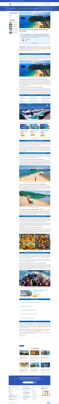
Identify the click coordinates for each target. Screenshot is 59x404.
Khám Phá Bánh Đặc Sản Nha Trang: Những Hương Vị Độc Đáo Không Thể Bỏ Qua (24, 370)
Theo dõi (34, 382)
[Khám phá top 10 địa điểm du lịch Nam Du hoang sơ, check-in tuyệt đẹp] (10, 28)
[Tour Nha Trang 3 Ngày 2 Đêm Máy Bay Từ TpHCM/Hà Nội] (34, 126)
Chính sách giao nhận (34, 397)
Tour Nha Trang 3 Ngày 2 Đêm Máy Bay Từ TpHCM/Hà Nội (34, 130)
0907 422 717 (13, 393)
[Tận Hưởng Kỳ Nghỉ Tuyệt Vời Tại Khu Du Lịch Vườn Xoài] (10, 26)
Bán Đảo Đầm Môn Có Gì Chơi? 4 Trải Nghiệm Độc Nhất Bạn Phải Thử (24, 358)
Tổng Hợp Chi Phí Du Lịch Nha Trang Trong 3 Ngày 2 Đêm (34, 370)
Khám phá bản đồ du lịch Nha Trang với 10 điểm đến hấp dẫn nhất (31, 330)
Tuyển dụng (33, 389)
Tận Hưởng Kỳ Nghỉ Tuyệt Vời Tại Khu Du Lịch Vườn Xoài (14, 26)
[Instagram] (44, 388)
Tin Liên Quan (35, 348)
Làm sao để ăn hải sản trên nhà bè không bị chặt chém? (27, 317)
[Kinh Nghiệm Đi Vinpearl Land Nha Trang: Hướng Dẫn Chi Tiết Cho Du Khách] (45, 364)
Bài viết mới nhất (12, 20)
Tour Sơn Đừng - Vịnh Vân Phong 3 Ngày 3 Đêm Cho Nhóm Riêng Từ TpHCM (40, 290)
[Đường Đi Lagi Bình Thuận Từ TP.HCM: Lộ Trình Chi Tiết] (10, 22)
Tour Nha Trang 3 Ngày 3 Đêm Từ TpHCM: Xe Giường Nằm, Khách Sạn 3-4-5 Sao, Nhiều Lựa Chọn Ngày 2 (25, 131)
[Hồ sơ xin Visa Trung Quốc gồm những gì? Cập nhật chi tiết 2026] (10, 30)
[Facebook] (42, 388)
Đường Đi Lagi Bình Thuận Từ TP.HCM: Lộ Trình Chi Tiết (14, 22)
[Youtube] (43, 388)
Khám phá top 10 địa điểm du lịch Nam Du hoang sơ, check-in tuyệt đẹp (15, 28)
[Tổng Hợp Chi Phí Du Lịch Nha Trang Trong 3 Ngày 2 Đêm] (34, 364)
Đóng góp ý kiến (34, 390)
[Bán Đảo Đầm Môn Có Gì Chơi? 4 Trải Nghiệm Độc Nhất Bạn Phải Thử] (24, 352)
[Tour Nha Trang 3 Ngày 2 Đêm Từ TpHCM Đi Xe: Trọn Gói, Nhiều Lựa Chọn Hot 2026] (44, 126)
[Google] (46, 388)
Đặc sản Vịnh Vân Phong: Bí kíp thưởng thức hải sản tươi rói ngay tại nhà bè (34, 358)
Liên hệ (33, 388)
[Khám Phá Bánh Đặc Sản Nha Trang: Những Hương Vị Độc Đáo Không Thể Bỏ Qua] (24, 364)
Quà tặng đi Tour (34, 391)
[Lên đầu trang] (58, 402)
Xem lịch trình (22, 135)
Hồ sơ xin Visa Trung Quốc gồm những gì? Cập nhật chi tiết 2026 (14, 30)
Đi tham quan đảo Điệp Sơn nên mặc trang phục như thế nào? (28, 310)
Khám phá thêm (35, 138)
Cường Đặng (27, 39)
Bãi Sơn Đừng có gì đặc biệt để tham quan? (25, 306)
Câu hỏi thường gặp (34, 399)
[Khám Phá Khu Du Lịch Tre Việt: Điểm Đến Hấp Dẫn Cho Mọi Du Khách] (10, 24)
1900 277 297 (10, 393)
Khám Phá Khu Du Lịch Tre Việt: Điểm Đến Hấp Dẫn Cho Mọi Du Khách (15, 24)
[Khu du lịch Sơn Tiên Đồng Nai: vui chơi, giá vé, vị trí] (10, 32)
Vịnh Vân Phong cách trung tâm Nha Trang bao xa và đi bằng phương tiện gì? (30, 302)
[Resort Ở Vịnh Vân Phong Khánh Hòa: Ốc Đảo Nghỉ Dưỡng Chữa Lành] (45, 352)
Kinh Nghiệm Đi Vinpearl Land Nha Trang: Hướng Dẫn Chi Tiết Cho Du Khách (45, 370)
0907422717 (48, 4)
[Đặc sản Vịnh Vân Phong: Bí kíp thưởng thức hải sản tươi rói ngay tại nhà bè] (34, 352)
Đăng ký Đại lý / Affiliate (34, 392)
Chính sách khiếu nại (34, 398)
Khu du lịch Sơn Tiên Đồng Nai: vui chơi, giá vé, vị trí (15, 32)
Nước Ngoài (10, 16)
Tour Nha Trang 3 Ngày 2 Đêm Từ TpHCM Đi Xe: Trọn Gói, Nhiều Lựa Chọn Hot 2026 (44, 131)
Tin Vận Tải (10, 17)
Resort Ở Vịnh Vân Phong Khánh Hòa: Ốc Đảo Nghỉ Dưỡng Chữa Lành (45, 358)
